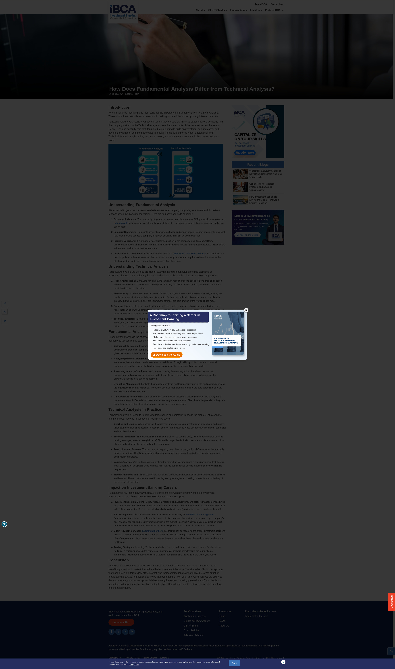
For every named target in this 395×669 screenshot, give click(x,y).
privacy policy (134, 664)
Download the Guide (167, 354)
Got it (234, 663)
